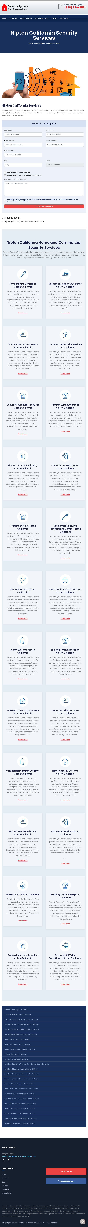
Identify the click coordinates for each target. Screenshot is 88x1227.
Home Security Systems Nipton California (65, 772)
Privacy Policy (7, 1193)
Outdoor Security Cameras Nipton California (23, 346)
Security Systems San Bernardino (23, 1223)
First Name (8, 130)
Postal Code (8, 150)
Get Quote (64, 18)
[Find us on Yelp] (8, 1160)
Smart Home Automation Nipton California (65, 467)
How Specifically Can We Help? (15, 179)
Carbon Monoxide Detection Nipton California (22, 957)
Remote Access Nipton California (22, 591)
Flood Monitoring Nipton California (23, 527)
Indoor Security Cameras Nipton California (65, 712)
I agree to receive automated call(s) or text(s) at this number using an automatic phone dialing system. (42, 200)
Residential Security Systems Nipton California (23, 712)
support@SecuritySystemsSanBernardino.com (24, 221)
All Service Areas (41, 18)
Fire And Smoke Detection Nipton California (20, 1103)
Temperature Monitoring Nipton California (22, 285)
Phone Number (51, 140)
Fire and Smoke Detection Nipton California (65, 651)
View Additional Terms (20, 201)
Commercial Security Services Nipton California (65, 346)
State (48, 161)
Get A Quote (66, 1171)
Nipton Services (26, 18)
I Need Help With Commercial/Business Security (24, 175)
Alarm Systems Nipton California (23, 651)
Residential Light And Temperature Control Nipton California (65, 528)
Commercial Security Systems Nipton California (22, 772)
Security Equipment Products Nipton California (23, 406)
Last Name (50, 130)
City (5, 161)
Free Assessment (66, 1181)
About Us (13, 18)
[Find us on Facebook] (3, 1160)
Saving (53, 18)
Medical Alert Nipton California (23, 894)
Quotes (4, 1182)
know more (23, 313)
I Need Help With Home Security (18, 172)
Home (4, 18)
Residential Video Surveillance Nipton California (65, 285)
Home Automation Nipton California (65, 833)
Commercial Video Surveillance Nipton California (65, 957)
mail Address (9, 140)
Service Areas (40, 43)
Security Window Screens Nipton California (65, 406)
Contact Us (6, 1189)
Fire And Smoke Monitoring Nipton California (22, 467)
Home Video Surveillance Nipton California (22, 833)
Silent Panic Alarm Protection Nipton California (65, 591)
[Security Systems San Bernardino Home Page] (15, 7)
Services (5, 1186)
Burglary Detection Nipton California (65, 896)
